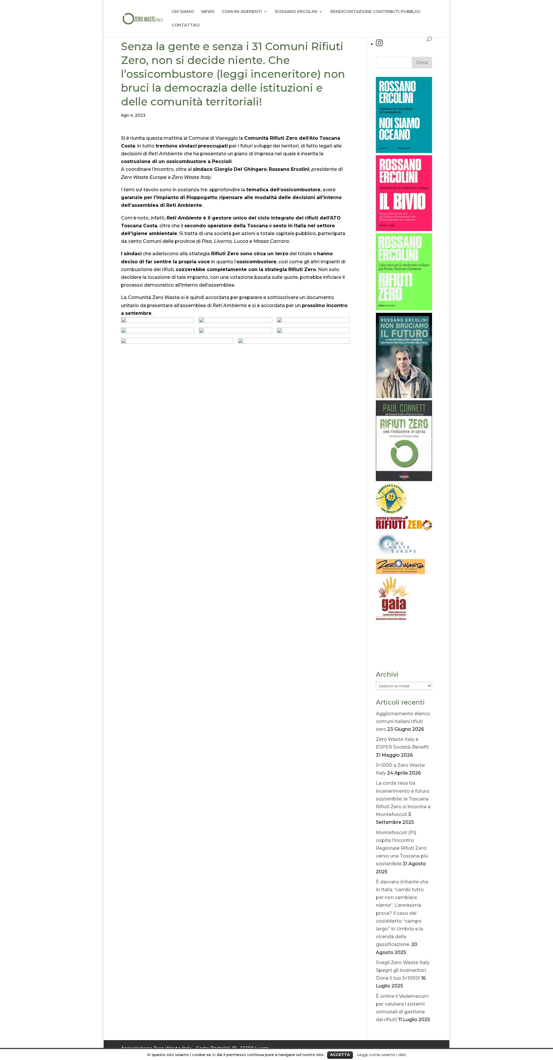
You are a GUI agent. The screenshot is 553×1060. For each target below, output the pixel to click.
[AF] (391, 512)
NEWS (207, 12)
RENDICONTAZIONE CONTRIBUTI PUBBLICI (375, 12)
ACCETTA (340, 1054)
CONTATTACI (186, 25)
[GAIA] (392, 618)
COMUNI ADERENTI (242, 12)
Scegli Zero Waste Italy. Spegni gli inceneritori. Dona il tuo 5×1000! (403, 970)
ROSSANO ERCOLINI (296, 12)
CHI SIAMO (183, 12)
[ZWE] (397, 555)
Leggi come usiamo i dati (381, 1054)
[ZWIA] (400, 572)
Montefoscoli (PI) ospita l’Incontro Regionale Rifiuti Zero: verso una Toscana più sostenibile (402, 848)
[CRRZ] (404, 528)
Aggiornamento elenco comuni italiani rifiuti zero (403, 721)
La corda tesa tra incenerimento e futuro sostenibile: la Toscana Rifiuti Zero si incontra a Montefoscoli (403, 798)
